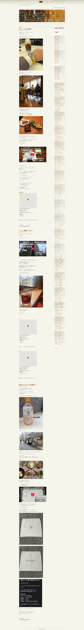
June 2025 (57, 74)
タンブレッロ (58, 215)
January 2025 (58, 79)
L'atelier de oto (58, 106)
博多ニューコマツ (58, 270)
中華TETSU (57, 260)
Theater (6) (57, 57)
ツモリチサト (58, 216)
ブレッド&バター (58, 231)
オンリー (57, 181)
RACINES (57, 121)
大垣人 (20, 27)
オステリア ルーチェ (59, 172)
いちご (62, 143)
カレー (57, 190)
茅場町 (57, 326)
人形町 (57, 262)
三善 (19, 350)
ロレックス (57, 254)
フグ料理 (57, 228)
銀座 (60, 335)
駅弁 (60, 341)
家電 (60, 282)
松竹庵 (57, 301)
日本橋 (57, 298)
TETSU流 (57, 134)
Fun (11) (57, 45)
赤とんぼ (57, 332)
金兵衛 (57, 335)
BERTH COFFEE (58, 87)
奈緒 (56, 282)
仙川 (56, 263)
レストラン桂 (58, 253)
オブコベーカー (58, 177)
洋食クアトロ (57, 307)
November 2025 (58, 69)
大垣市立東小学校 (58, 276)
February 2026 (58, 66)
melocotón (57, 111)
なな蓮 (57, 155)
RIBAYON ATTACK (59, 125)
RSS (56, 348)
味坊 (61, 273)
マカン (57, 238)
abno (62, 83)
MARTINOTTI (58, 109)
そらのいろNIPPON (59, 152)
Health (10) (57, 46)
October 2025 (58, 70)
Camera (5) (57, 38)
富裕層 (57, 285)
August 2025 (58, 72)
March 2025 (58, 77)
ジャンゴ (57, 197)
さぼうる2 (58, 149)
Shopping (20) (58, 55)
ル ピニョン (57, 250)
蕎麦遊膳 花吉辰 (21, 192)
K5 (19, 318)
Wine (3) (57, 61)
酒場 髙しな (61, 332)
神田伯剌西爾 (57, 317)
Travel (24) (57, 58)
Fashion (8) (57, 42)
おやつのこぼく (59, 146)
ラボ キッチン (58, 244)
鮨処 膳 (62, 342)
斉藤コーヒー (58, 294)
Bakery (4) (57, 36)
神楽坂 (57, 316)
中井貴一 (61, 259)
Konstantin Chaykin (59, 105)
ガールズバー (58, 185)
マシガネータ (61, 238)
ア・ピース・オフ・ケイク (60, 159)
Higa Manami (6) (58, 47)
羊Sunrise (57, 322)
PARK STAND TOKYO (59, 115)
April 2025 (57, 76)
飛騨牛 (59, 339)
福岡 (60, 319)
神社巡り (57, 319)
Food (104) (57, 43)
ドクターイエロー (58, 219)
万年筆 (62, 254)
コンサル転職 (58, 193)
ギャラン (61, 190)
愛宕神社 (57, 291)
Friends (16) (58, 44)
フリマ (57, 234)
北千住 (57, 267)
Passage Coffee (58, 117)
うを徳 (57, 144)
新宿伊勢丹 (57, 295)
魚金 (63, 341)
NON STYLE (62, 114)
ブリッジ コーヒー (58, 229)
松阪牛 (60, 301)
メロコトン (58, 241)
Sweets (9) (57, 56)
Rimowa (22, 618)
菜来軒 (61, 326)
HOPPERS (57, 103)
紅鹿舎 (61, 320)
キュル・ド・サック (59, 191)
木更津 (61, 298)
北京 (61, 266)
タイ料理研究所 (58, 212)
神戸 (60, 314)
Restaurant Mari (58, 124)
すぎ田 (63, 149)
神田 (60, 316)
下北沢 (60, 257)
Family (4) (57, 41)
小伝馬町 (61, 285)
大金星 (57, 279)
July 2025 (57, 73)
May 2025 (57, 75)
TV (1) (57, 59)
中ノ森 (57, 259)
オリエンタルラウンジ (59, 178)
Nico (63, 112)
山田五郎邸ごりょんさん (59, 288)
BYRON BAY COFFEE (60, 90)
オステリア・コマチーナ (60, 174)
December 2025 (58, 68)
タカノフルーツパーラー (59, 213)
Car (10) (57, 39)
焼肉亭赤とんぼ (59, 310)
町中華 (57, 313)
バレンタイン (58, 222)
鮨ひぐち (57, 342)
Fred (56, 99)
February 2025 (58, 78)
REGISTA (57, 122)
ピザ (56, 226)
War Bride (57, 140)
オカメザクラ (58, 169)
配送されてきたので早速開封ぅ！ (28, 385)
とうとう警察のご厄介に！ (26, 230)
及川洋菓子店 (58, 272)
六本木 (57, 266)
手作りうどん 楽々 (58, 292)
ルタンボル (58, 251)
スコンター (57, 204)
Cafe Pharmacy (58, 93)
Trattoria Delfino (58, 137)
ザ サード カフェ (58, 194)
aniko (57, 84)
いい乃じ (57, 143)
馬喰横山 (57, 341)
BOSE (57, 89)
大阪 (60, 279)
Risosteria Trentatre (59, 128)
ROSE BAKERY (58, 131)
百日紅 (61, 313)
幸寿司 (57, 289)
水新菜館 (61, 304)
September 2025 (58, 71)
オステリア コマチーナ (59, 171)
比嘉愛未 (61, 303)
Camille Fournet (58, 95)
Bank (57, 86)
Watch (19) (57, 60)
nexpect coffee (58, 112)
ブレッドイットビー (58, 232)
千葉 (57, 269)
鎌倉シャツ (57, 338)
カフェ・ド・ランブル (59, 188)
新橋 (56, 297)
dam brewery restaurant (59, 96)
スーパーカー (58, 207)
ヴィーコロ (58, 165)
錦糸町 (57, 336)
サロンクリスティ (58, 196)
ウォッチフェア (58, 166)
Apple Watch (61, 84)
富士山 (61, 284)
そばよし (57, 150)
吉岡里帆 (63, 272)
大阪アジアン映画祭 (58, 281)
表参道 (57, 329)
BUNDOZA (61, 89)
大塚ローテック (59, 278)
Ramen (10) (57, 54)
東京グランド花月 (58, 300)
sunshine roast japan (59, 133)
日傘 (59, 297)
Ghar (60, 99)
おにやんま (62, 144)
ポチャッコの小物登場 (25, 29)
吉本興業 (57, 273)
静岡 (56, 339)
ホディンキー (58, 237)
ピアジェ (62, 224)
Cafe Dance (58, 92)
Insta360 (62, 103)
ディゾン (57, 218)
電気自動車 (61, 338)
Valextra (62, 139)
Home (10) (57, 48)
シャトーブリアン (58, 203)
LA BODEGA (58, 108)
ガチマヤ (57, 184)
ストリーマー (58, 206)
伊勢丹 (60, 263)
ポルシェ (57, 235)
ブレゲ (60, 226)
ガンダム (62, 184)
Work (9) (57, 62)
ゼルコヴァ (57, 209)
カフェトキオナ (58, 187)
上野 (56, 257)
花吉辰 (21, 224)
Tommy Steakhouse (59, 136)
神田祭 (62, 317)
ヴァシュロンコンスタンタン (60, 164)
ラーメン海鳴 (58, 247)
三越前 (61, 256)
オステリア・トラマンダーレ (60, 176)
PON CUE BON (58, 120)
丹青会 (62, 260)
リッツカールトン (58, 248)
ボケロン (61, 234)
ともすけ (57, 153)
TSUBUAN (57, 139)
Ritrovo (57, 130)
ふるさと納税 (58, 156)
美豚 (60, 322)
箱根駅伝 (57, 320)
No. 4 (57, 114)
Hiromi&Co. (58, 83)
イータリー (58, 162)
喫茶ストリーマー (58, 275)
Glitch (57, 100)
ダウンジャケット (58, 210)
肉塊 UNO (57, 323)
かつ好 (61, 147)
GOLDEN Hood (58, 102)
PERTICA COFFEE (59, 118)
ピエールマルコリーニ (59, 225)
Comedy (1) (57, 40)
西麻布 (60, 329)
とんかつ (62, 153)
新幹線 (62, 295)
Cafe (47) (57, 37)
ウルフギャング (58, 168)
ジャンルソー (58, 199)
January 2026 (58, 67)
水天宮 (57, 304)
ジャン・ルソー (58, 200)
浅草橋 (62, 307)
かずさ (57, 147)
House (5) (57, 49)
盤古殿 (57, 314)
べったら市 (58, 158)
